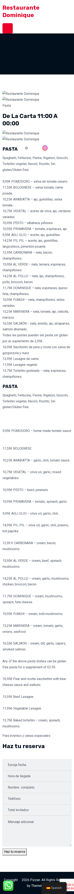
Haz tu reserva (14, 852)
